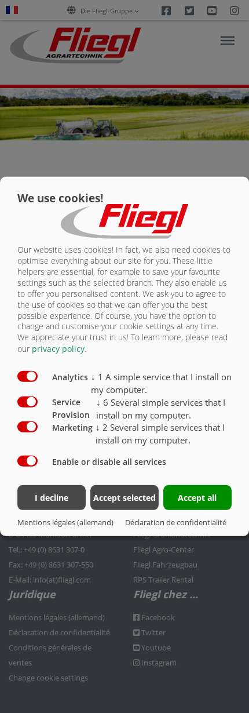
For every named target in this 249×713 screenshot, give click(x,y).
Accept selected (124, 497)
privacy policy (58, 348)
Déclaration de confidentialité (175, 522)
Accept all (197, 497)
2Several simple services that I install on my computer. (160, 433)
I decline (51, 497)
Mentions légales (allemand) (65, 522)
